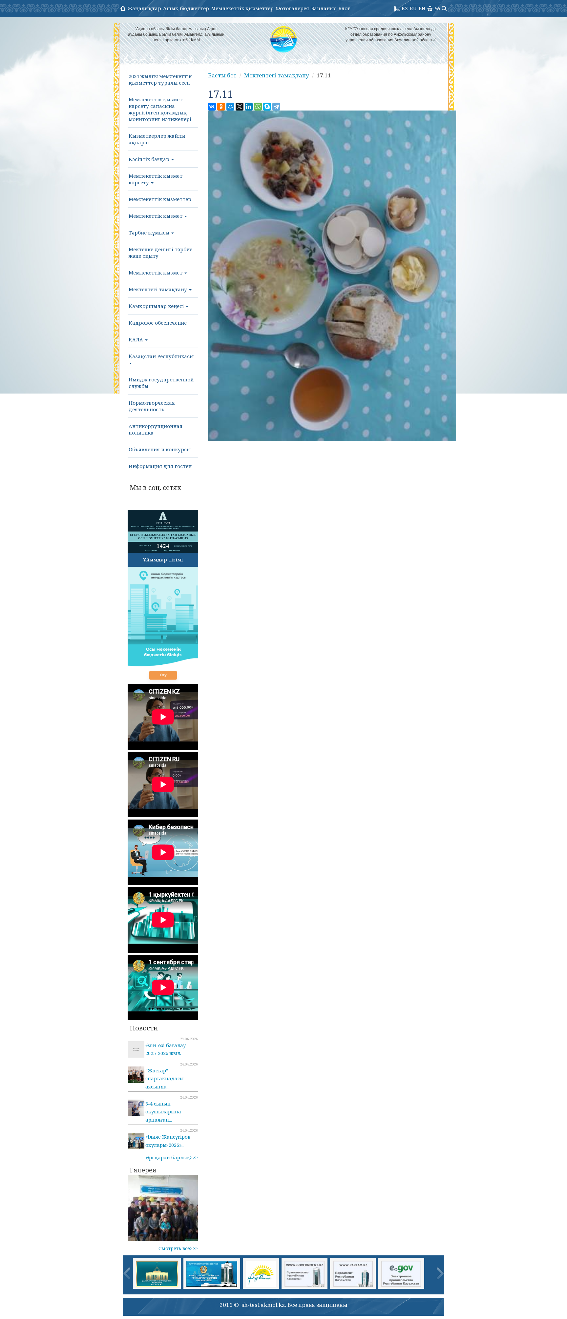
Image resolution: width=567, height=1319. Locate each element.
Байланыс (323, 8)
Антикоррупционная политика (155, 429)
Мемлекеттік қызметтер (242, 8)
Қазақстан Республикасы (161, 356)
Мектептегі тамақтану (158, 289)
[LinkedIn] (249, 107)
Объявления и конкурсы (160, 449)
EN (422, 8)
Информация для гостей (160, 466)
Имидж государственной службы (161, 382)
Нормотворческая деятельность (152, 406)
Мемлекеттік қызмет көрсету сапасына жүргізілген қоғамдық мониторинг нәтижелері (160, 109)
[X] (239, 107)
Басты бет (222, 75)
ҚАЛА (136, 339)
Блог (344, 8)
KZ (405, 8)
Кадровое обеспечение (158, 322)
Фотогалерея (292, 8)
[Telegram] (276, 107)
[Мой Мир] (230, 107)
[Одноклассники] (221, 107)
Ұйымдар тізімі (163, 559)
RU (413, 8)
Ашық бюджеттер (186, 8)
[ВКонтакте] (212, 107)
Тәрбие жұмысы (150, 232)
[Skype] (267, 107)
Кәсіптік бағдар (150, 159)
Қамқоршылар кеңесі (157, 306)
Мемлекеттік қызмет (156, 216)
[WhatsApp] (258, 107)
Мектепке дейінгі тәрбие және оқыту (160, 252)
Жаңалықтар (144, 8)
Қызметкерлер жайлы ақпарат (157, 139)
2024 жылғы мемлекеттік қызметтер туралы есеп (160, 79)
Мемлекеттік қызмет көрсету (155, 179)
